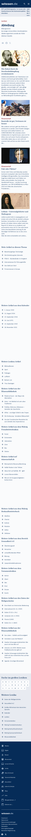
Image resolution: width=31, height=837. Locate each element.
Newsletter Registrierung (8, 830)
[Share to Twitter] (10, 43)
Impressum (4, 818)
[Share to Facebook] (7, 43)
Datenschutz (4, 820)
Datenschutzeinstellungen (8, 822)
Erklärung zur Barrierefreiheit (9, 824)
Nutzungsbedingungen (7, 828)
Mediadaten (4, 826)
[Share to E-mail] (3, 43)
